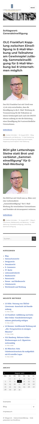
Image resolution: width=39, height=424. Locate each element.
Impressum (7, 412)
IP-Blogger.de (7, 418)
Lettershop (27, 224)
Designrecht (10, 262)
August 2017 (19, 373)
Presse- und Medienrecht (15, 281)
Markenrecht (10, 276)
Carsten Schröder (11, 135)
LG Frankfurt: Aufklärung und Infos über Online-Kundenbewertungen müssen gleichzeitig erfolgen (19, 317)
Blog (32, 135)
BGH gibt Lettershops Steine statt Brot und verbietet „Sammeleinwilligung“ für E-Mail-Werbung (19, 157)
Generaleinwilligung (9, 139)
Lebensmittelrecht (12, 273)
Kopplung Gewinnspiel (24, 139)
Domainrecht (10, 264)
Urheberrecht (10, 284)
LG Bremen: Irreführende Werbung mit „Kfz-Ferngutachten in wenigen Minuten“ (20, 329)
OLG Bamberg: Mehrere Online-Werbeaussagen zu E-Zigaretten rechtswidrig (18, 340)
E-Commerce (10, 267)
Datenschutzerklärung (21, 418)
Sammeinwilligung (9, 226)
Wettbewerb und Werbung (12, 137)
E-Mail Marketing (28, 137)
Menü (32, 7)
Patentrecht (9, 278)
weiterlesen (7, 130)
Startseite (7, 402)
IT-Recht (8, 270)
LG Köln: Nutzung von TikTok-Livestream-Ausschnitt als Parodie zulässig (18, 306)
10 (19, 381)
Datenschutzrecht (12, 259)
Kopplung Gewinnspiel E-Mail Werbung (16, 141)
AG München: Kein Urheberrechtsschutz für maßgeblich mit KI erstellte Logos (19, 351)
